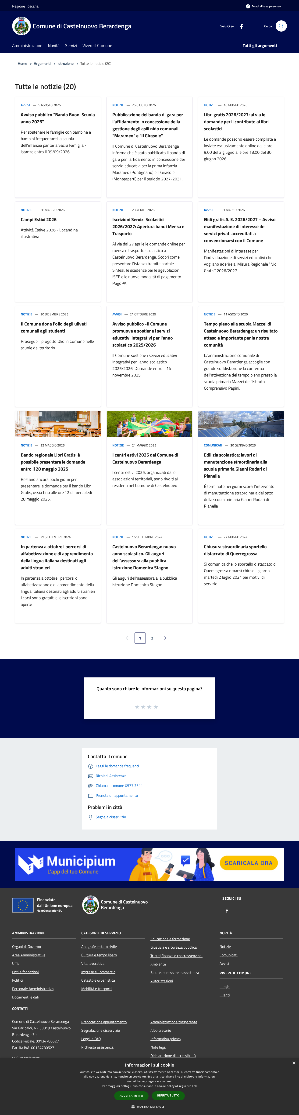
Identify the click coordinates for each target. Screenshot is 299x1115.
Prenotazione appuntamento (104, 1022)
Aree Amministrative (28, 955)
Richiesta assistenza (97, 1047)
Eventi (225, 995)
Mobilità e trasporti (96, 988)
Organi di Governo (26, 946)
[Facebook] (239, 26)
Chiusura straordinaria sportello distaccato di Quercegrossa (235, 550)
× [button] (293, 1063)
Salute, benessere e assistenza (174, 972)
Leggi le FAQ (91, 1039)
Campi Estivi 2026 (39, 219)
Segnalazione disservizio (100, 1030)
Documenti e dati (25, 997)
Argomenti (42, 63)
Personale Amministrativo (32, 988)
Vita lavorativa (92, 963)
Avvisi (25, 104)
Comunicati (213, 445)
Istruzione (65, 63)
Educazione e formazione (170, 939)
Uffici (16, 963)
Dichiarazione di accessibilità (173, 1055)
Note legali (158, 1047)
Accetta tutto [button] (131, 1096)
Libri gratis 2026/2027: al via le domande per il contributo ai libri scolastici (236, 121)
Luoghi (225, 986)
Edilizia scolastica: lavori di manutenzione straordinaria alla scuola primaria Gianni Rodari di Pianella (235, 465)
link (194, 1086)
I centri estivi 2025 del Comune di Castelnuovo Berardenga (145, 458)
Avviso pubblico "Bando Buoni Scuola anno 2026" (58, 118)
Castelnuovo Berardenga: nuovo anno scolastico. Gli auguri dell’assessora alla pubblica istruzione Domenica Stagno (144, 557)
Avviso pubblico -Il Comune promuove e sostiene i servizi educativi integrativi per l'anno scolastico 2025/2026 (142, 334)
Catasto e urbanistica (98, 980)
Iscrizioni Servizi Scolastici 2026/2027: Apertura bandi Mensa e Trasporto (148, 226)
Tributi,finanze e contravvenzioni (176, 955)
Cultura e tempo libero (99, 955)
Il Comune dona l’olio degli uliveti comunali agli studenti (54, 327)
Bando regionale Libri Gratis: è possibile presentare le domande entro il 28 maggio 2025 (53, 461)
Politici (17, 980)
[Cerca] (281, 26)
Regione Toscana (25, 6)
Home (22, 63)
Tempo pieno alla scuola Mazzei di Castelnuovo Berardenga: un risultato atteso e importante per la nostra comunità (241, 334)
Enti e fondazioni (25, 972)
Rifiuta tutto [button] (168, 1095)
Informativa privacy (165, 1039)
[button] (149, 1106)
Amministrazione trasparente (173, 1022)
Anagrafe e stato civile (99, 946)
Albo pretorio (160, 1030)
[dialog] (149, 1086)
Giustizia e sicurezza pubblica (173, 947)
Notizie (118, 104)
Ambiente (158, 964)
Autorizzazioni (161, 981)
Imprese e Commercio (98, 972)
